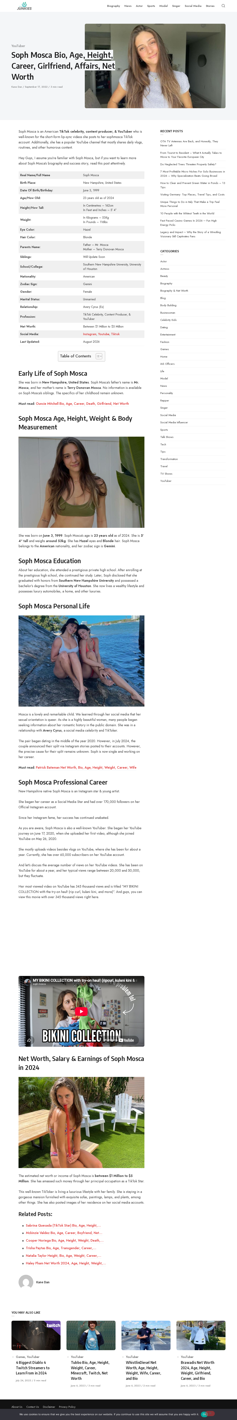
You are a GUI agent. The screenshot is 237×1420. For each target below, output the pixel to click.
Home (163, 357)
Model (164, 378)
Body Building (168, 305)
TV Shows (166, 474)
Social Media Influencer (174, 422)
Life (162, 371)
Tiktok (115, 334)
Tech (163, 444)
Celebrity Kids (168, 320)
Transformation (169, 459)
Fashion (164, 342)
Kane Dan (17, 87)
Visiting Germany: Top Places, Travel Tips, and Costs (192, 194)
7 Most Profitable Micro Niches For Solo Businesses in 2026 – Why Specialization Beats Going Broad (192, 174)
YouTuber (18, 46)
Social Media (168, 415)
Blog (163, 298)
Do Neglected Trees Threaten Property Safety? (188, 164)
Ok (204, 1414)
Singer (164, 408)
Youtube (103, 334)
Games (164, 349)
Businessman (167, 313)
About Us (16, 1407)
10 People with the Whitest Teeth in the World (187, 213)
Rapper (164, 400)
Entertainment (167, 335)
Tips (163, 452)
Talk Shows (166, 437)
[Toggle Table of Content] (97, 356)
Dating (164, 327)
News (163, 386)
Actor (163, 261)
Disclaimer (49, 1407)
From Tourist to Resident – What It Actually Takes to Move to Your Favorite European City (191, 155)
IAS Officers (167, 364)
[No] (210, 1413)
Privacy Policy (67, 1407)
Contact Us (32, 1407)
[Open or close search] (223, 6)
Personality (166, 393)
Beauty (164, 276)
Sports (164, 430)
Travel (164, 466)
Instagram (89, 334)
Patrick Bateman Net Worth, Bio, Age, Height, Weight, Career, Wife (86, 767)
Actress (164, 269)
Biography (166, 283)
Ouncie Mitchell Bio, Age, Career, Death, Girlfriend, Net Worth (82, 403)
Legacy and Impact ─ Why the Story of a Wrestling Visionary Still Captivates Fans (190, 234)
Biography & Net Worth (174, 291)
